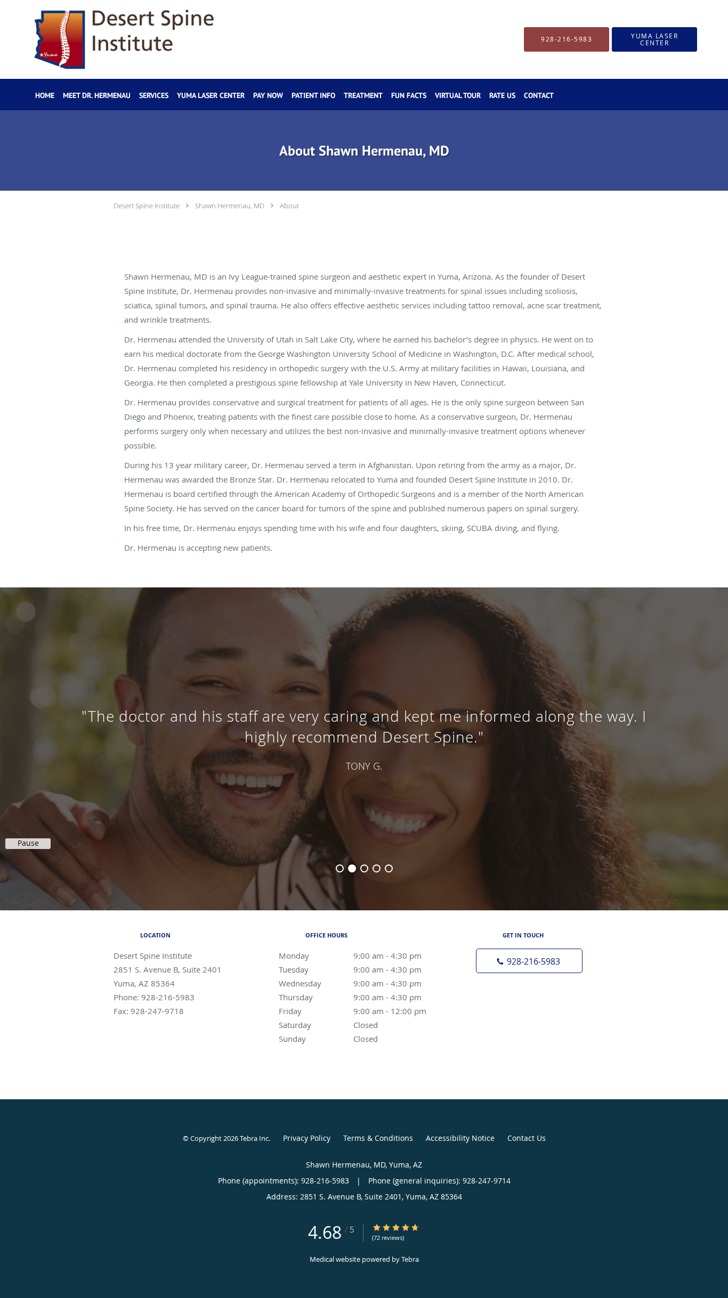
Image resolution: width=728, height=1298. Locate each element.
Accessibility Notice (460, 1138)
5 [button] (389, 868)
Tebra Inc (254, 1138)
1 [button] (340, 868)
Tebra (410, 1259)
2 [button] (352, 868)
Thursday (350, 997)
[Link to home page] (105, 39)
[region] (364, 738)
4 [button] (376, 868)
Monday (350, 955)
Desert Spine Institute (147, 205)
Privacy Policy (306, 1138)
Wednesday (350, 983)
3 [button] (364, 868)
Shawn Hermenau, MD (229, 205)
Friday (352, 1011)
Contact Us (526, 1138)
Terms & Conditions (378, 1138)
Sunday (328, 1038)
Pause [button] (28, 843)
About (289, 205)
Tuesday (350, 969)
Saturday (328, 1024)
